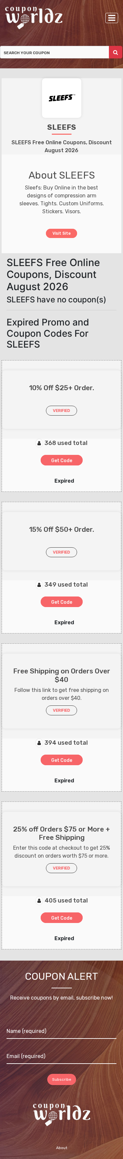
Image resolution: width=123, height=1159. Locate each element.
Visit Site (61, 233)
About (61, 1148)
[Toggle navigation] (111, 18)
